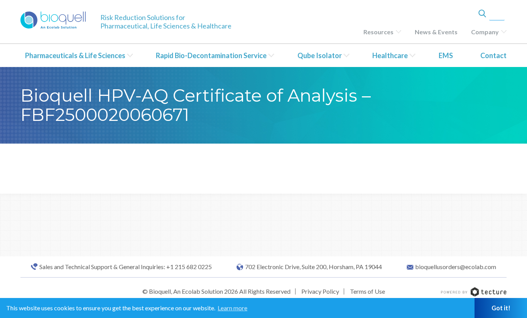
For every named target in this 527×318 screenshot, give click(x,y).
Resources (378, 31)
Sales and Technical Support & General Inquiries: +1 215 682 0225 (125, 266)
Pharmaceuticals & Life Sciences (75, 55)
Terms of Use (367, 291)
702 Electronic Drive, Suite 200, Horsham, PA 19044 (313, 266)
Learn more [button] (232, 307)
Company (485, 31)
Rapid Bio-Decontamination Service (211, 55)
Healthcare (390, 55)
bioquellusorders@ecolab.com (455, 266)
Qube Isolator (319, 55)
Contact (493, 55)
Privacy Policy (320, 291)
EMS (446, 55)
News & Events (436, 31)
